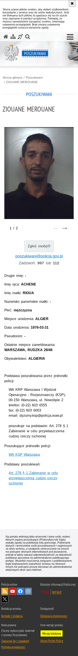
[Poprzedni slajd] (56, 228)
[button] (70, 37)
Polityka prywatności (13, 647)
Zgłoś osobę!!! (39, 246)
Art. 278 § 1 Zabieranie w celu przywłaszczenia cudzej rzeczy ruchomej (33, 478)
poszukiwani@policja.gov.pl (39, 256)
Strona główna (12, 77)
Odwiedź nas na (12, 591)
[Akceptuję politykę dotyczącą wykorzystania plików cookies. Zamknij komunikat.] (72, 3)
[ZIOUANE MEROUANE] (39, 180)
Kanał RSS (4, 591)
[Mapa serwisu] (13, 36)
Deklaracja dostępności (53, 616)
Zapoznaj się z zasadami (15, 641)
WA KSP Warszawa (24, 454)
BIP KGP (57, 592)
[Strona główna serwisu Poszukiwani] (5, 36)
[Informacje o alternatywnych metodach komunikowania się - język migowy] (20, 36)
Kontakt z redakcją (12, 616)
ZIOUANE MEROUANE (22, 82)
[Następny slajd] (64, 228)
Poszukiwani (34, 77)
